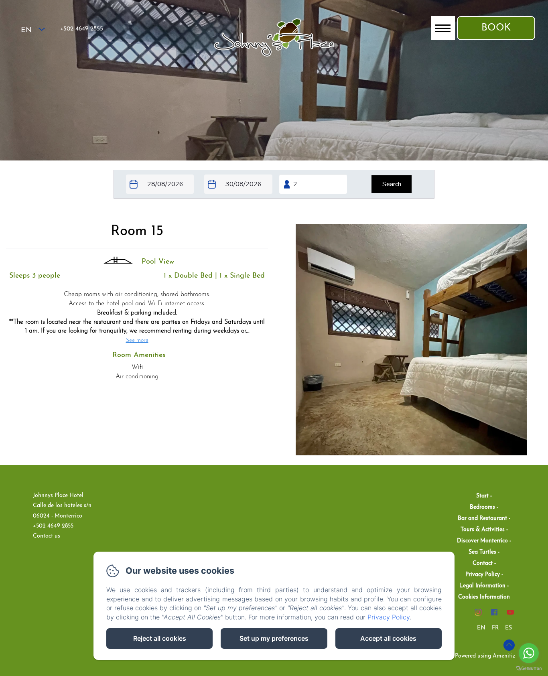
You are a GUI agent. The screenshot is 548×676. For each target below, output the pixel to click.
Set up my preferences (274, 638)
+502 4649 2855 (81, 29)
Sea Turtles (482, 552)
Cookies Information (484, 597)
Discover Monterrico (482, 541)
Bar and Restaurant (482, 519)
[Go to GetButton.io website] (529, 668)
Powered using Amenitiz (485, 656)
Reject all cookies (159, 638)
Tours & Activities (483, 530)
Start (482, 496)
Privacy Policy (482, 575)
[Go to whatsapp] (529, 653)
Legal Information (482, 586)
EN (481, 628)
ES (508, 628)
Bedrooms (482, 507)
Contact (483, 563)
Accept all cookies (388, 638)
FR (495, 628)
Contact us (46, 536)
